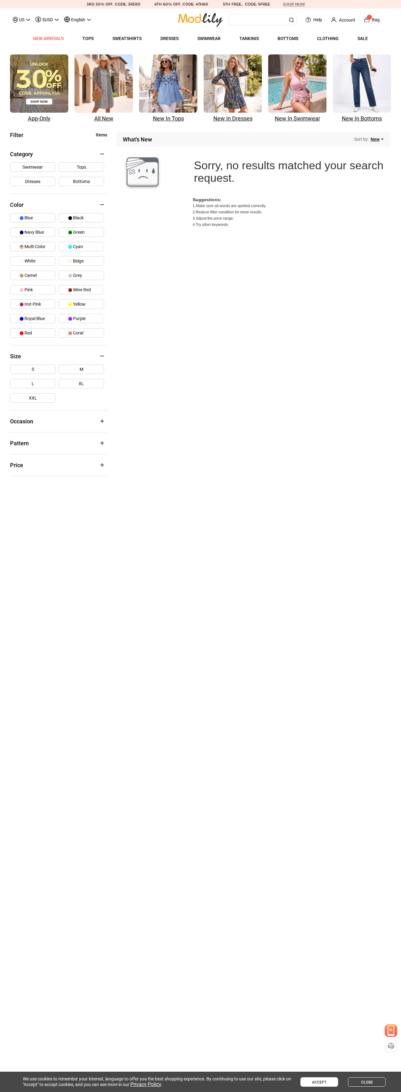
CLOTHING (328, 38)
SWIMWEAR (209, 38)
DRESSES (169, 38)
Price (16, 465)
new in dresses (233, 118)
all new (103, 118)
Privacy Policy (145, 1084)
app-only (39, 118)
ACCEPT (319, 1082)
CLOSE (367, 1082)
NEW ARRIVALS (48, 38)
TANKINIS (249, 38)
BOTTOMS (288, 38)
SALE (362, 38)
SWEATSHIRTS (127, 38)
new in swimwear (297, 118)
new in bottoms (362, 118)
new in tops (168, 118)
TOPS (88, 38)
